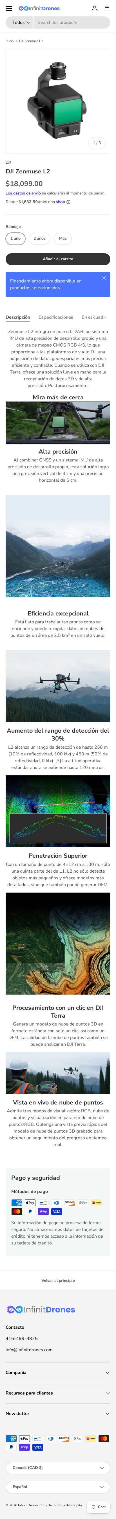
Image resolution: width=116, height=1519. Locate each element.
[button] (107, 8)
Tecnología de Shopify (65, 1505)
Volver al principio (58, 1280)
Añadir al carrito (58, 259)
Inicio (10, 41)
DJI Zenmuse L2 (31, 41)
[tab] (18, 317)
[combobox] (58, 22)
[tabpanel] (58, 744)
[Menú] (9, 8)
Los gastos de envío (23, 193)
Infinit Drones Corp (32, 1505)
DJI (8, 162)
